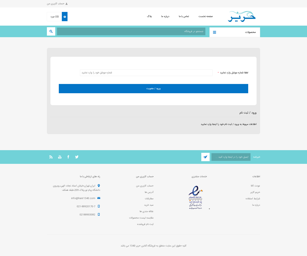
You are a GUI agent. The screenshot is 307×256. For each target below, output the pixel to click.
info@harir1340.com (83, 198)
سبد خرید (149, 205)
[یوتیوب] (60, 157)
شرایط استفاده (253, 199)
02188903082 (87, 215)
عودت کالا (255, 186)
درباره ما (256, 205)
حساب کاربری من (55, 4)
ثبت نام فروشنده (145, 224)
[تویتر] (77, 157)
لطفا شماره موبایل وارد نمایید (233, 73)
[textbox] (131, 31)
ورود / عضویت (153, 89)
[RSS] (51, 157)
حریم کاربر (255, 192)
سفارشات (149, 199)
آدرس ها (149, 192)
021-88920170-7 (86, 206)
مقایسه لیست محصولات (141, 218)
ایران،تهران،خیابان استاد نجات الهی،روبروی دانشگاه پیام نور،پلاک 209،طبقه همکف (76, 188)
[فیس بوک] (68, 157)
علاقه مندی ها (147, 211)
